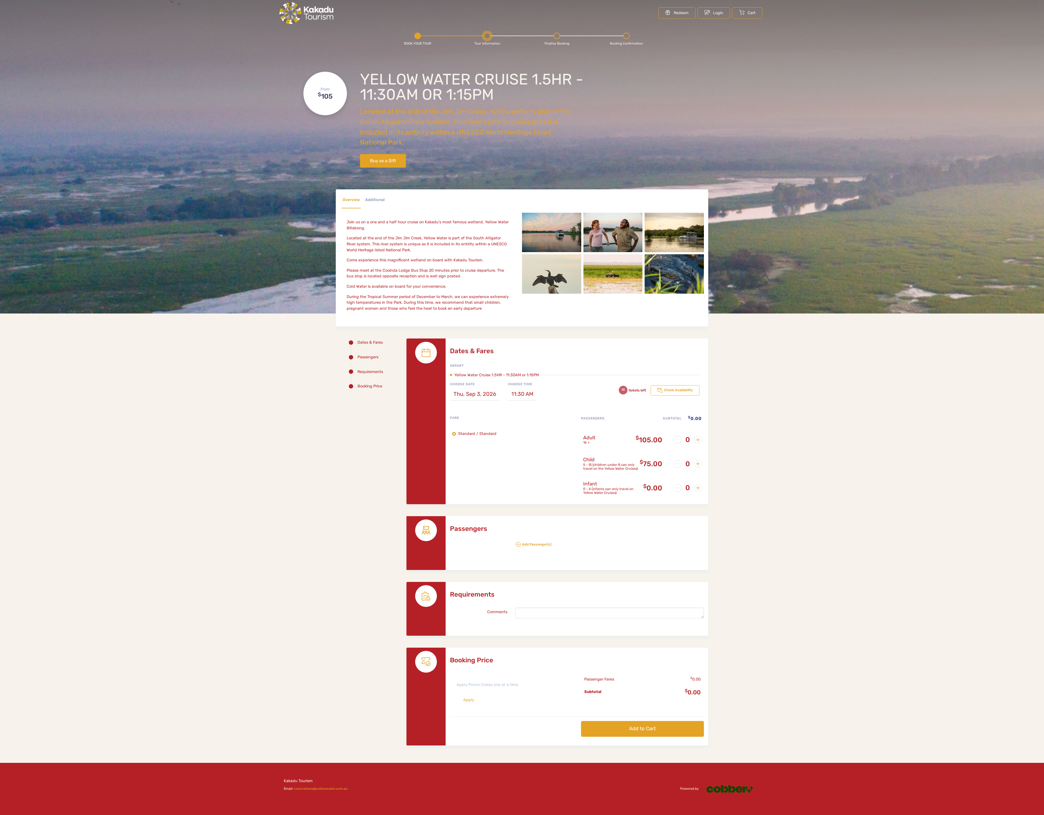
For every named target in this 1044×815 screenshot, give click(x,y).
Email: (315, 789)
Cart (752, 13)
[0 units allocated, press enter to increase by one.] (698, 440)
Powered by (690, 789)
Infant (590, 484)
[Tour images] (613, 267)
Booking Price (370, 386)
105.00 (649, 440)
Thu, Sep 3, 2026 (474, 394)
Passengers (368, 357)
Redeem (681, 13)
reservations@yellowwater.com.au (320, 789)
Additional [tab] (375, 200)
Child (589, 460)
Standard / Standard (477, 433)
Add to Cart (642, 729)
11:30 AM (522, 394)
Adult (589, 438)
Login (718, 13)
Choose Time (520, 384)
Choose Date (462, 384)
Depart (457, 366)
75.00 (651, 464)
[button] (609, 546)
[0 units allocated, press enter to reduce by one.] (678, 440)
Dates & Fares (370, 342)
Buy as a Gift (383, 160)
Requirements (370, 371)
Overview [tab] (351, 200)
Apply (468, 700)
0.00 (652, 488)
